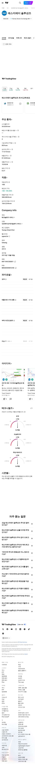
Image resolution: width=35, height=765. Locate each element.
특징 (19, 664)
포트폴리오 (5, 709)
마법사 (4, 757)
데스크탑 (4, 724)
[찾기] (20, 3)
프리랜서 (4, 759)
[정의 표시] (9, 124)
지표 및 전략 (5, 755)
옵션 (3, 713)
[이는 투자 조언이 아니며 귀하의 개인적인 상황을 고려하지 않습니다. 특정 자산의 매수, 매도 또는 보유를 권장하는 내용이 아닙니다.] (25, 412)
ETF (3, 672)
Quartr (26, 654)
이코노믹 (4, 697)
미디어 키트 (21, 707)
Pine (3, 682)
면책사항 (20, 724)
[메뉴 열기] (2, 3)
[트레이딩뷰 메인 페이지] (6, 3)
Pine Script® (5, 716)
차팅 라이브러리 (22, 744)
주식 (3, 670)
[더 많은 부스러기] (8, 8)
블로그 (20, 701)
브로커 (20, 678)
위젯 (19, 742)
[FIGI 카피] (16, 268)
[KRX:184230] (4, 379)
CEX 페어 (4, 678)
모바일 (4, 722)
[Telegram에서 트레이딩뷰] (24, 629)
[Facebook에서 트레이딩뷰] (7, 629)
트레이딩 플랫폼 (22, 749)
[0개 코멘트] (10, 399)
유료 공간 (4, 761)
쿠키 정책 (21, 728)
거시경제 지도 (6, 714)
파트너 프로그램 (22, 759)
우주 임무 (21, 699)
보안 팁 (20, 732)
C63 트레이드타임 (23, 716)
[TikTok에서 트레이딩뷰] (29, 629)
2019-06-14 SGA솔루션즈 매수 (13, 384)
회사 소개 (21, 697)
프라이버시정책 (22, 726)
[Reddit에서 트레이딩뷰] (3, 633)
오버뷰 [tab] (4, 38)
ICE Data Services (22, 642)
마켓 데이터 (21, 668)
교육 (3, 747)
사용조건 (20, 722)
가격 (19, 666)
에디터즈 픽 (5, 749)
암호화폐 (4, 676)
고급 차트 (21, 747)
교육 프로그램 (22, 761)
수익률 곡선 (5, 711)
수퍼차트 (4, 664)
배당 (3, 701)
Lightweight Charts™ (24, 746)
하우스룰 (4, 738)
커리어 (20, 705)
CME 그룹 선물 (22, 687)
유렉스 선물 (21, 689)
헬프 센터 (21, 703)
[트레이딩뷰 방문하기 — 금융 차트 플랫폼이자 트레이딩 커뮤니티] (9, 78)
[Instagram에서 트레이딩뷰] (16, 629)
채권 (3, 674)
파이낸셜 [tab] (11, 38)
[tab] (25, 279)
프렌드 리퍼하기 (6, 734)
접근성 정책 (21, 730)
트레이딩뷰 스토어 (23, 713)
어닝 (3, 699)
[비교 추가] (20, 103)
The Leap (21, 682)
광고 (19, 755)
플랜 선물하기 (22, 670)
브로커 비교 (21, 680)
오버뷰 (20, 676)
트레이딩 (4, 745)
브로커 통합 (21, 757)
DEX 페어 (4, 680)
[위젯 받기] (31, 408)
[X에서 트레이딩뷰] (3, 629)
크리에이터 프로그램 (7, 736)
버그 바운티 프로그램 (24, 734)
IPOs (3, 703)
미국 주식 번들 (22, 691)
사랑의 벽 (4, 732)
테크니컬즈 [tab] (27, 38)
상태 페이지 (21, 736)
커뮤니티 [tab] (19, 38)
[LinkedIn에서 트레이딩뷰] (20, 629)
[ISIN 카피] (15, 261)
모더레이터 (5, 740)
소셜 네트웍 (5, 730)
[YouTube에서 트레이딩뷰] (11, 629)
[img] (29, 18)
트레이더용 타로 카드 (24, 714)
